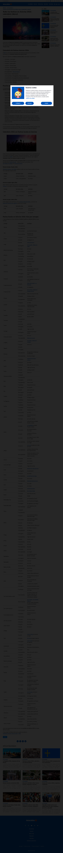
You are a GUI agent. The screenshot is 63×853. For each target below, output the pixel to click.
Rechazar (30, 103)
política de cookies (30, 98)
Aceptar (46, 103)
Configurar (18, 103)
